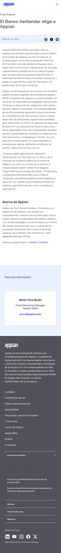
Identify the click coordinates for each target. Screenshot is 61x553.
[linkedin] (57, 39)
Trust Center (11, 421)
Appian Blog (11, 433)
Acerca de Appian (14, 427)
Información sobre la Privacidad (21, 415)
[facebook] (46, 39)
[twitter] (51, 39)
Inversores (10, 444)
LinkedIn (32, 242)
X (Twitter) (43, 242)
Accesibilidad (12, 409)
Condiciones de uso (15, 397)
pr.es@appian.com (30, 314)
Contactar (10, 391)
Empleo (9, 438)
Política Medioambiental (17, 403)
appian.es (7, 236)
